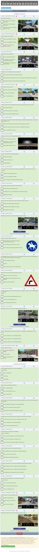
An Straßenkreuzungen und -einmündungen (10, 110)
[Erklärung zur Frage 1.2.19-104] (24, 117)
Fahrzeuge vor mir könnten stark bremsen (10, 275)
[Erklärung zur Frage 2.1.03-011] (24, 461)
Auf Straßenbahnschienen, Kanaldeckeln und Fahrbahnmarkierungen (14, 451)
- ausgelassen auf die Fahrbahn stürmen (10, 173)
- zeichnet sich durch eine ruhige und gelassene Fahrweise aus (13, 442)
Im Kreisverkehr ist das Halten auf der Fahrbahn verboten (12, 74)
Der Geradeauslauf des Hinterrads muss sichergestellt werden (13, 404)
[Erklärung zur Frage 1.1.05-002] (24, 151)
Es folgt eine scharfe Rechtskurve (9, 281)
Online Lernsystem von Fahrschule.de (17, 537)
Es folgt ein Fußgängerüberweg (8, 497)
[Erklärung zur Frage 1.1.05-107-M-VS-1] (24, 84)
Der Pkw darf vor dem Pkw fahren (8, 45)
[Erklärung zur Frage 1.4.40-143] (24, 270)
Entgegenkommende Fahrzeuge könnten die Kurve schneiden (11, 279)
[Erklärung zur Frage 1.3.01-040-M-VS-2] (24, 34)
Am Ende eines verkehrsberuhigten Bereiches (11, 113)
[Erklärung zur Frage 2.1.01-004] (24, 383)
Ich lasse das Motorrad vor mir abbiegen (8, 357)
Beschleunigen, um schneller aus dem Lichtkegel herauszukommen (9, 142)
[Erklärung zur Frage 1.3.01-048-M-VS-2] (24, 345)
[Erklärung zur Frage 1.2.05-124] (24, 329)
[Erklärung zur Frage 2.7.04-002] (24, 366)
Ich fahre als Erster (6, 354)
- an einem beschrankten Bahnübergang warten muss (12, 296)
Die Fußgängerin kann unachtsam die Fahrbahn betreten (9, 63)
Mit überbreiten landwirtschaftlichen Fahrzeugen (11, 206)
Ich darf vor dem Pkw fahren (9, 39)
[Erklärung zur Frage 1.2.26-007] (24, 213)
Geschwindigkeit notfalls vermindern (9, 145)
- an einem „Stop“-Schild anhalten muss (10, 299)
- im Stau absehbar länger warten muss (10, 302)
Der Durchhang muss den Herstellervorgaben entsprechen (13, 410)
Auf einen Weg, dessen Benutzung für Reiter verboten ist (12, 247)
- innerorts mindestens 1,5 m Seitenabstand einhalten (12, 335)
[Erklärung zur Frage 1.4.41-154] (24, 236)
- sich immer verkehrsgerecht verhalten (10, 176)
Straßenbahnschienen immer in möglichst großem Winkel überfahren (14, 466)
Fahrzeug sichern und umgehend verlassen (10, 188)
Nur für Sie (5, 263)
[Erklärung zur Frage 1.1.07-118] (24, 198)
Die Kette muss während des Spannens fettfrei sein (11, 407)
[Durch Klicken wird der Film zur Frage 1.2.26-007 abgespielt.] (28, 223)
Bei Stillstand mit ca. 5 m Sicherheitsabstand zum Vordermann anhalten (15, 191)
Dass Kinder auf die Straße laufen (9, 92)
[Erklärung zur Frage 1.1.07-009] (24, 166)
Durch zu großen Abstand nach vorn (9, 391)
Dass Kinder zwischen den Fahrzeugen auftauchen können (10, 28)
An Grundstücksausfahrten (7, 107)
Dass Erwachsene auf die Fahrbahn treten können (9, 21)
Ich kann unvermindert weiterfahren (9, 56)
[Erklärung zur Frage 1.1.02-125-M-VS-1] (24, 16)
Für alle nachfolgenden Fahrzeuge (9, 260)
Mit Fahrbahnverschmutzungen (8, 209)
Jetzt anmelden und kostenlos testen (8, 546)
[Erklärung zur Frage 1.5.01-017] (24, 288)
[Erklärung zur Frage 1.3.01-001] (24, 102)
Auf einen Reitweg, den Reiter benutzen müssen (11, 244)
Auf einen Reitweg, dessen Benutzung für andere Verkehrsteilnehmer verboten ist (11, 241)
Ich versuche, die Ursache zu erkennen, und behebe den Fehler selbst (15, 419)
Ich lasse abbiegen (8, 351)
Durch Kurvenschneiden (7, 394)
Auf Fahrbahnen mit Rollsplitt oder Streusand (10, 457)
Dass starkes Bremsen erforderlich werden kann (9, 25)
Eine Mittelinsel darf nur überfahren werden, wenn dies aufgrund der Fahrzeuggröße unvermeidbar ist (20, 77)
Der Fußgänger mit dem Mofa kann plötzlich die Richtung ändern (9, 60)
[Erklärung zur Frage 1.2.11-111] (24, 306)
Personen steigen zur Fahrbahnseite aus (9, 501)
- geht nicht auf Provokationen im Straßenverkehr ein (12, 439)
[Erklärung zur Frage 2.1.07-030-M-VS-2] (24, 510)
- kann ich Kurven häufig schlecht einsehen (10, 485)
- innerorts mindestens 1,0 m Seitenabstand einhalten (12, 338)
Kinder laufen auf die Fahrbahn (8, 504)
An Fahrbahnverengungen (7, 156)
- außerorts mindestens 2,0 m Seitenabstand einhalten (12, 341)
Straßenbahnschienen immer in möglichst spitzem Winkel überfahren (14, 469)
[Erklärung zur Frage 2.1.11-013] (24, 429)
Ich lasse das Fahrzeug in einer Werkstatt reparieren (12, 422)
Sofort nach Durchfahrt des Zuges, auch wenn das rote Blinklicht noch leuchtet (16, 123)
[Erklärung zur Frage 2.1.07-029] (24, 476)
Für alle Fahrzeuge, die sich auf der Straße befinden (12, 266)
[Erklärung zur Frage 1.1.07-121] (24, 183)
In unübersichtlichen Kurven (8, 159)
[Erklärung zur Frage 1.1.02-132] (24, 51)
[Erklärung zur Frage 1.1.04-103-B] (24, 134)
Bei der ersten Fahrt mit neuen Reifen (9, 454)
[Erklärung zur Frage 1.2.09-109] (24, 69)
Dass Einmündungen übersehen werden (10, 89)
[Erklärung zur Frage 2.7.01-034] (24, 446)
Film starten (19, 231)
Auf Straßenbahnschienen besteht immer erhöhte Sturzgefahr (13, 472)
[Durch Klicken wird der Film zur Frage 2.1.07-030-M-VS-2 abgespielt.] (28, 520)
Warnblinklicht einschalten (7, 194)
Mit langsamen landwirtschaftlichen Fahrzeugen (11, 203)
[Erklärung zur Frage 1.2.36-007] (24, 254)
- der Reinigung (5, 379)
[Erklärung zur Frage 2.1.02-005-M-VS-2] (24, 492)
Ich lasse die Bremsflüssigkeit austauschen (10, 425)
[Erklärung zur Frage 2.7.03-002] (24, 398)
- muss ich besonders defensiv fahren (9, 482)
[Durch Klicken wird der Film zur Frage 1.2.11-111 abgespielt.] (28, 316)
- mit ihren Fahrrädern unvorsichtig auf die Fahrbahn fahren (13, 179)
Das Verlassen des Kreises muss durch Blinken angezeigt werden (14, 80)
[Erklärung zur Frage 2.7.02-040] (24, 414)
